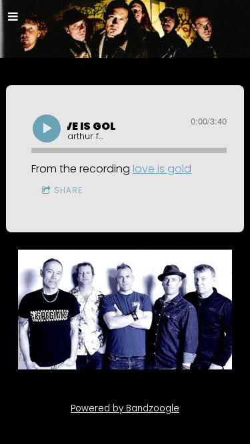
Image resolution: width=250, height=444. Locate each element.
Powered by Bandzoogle (125, 408)
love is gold (162, 168)
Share (68, 190)
